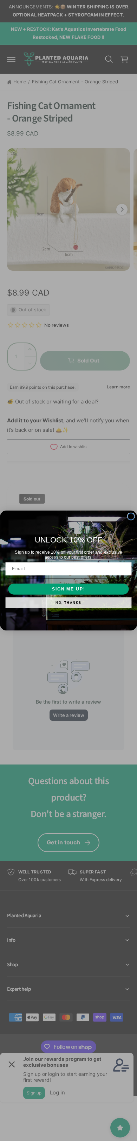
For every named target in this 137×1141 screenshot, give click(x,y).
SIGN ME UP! (68, 589)
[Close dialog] (131, 516)
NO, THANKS (68, 603)
